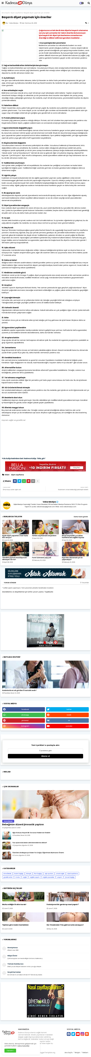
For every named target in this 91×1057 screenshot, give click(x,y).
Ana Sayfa (6, 13)
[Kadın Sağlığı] (45, 674)
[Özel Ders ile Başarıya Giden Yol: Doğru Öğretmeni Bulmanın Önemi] (6, 855)
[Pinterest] (29, 481)
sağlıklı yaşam (35, 877)
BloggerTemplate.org (47, 1052)
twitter (69, 709)
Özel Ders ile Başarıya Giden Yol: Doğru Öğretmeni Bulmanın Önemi (38, 853)
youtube (69, 726)
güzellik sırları (7, 877)
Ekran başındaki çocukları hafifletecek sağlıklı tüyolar (73, 536)
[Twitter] (19, 481)
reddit (69, 715)
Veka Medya (49, 501)
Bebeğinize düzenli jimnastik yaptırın (23, 824)
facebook (25, 709)
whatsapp (25, 715)
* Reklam (84, 1052)
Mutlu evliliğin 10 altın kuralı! (14, 904)
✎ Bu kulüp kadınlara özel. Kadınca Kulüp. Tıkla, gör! (23, 458)
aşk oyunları (49, 873)
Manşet (28, 873)
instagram (25, 726)
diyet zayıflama (17, 13)
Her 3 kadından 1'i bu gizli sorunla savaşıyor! (65, 925)
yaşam (59, 877)
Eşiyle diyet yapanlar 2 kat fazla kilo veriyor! (15, 536)
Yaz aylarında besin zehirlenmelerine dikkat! (29, 843)
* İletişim (77, 1052)
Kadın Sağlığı (18, 873)
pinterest (25, 720)
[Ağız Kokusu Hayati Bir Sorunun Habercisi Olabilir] (6, 835)
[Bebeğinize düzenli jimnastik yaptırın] (45, 804)
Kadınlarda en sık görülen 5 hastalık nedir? (19, 690)
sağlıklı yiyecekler (48, 877)
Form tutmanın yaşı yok (41, 558)
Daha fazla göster (81, 517)
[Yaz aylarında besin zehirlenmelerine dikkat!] (6, 845)
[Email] (33, 481)
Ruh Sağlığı (38, 873)
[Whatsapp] (24, 481)
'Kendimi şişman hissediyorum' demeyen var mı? (14, 558)
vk (69, 720)
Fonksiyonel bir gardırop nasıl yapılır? (63, 904)
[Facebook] (15, 481)
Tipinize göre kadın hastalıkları (15, 925)
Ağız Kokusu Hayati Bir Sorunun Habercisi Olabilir (31, 833)
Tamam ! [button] (10, 1050)
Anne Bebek (7, 873)
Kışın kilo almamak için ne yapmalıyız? (72, 558)
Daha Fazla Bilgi (23, 1046)
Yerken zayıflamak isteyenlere (44, 536)
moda (17, 877)
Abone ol (45, 756)
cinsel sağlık (60, 873)
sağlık (25, 877)
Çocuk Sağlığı (69, 877)
